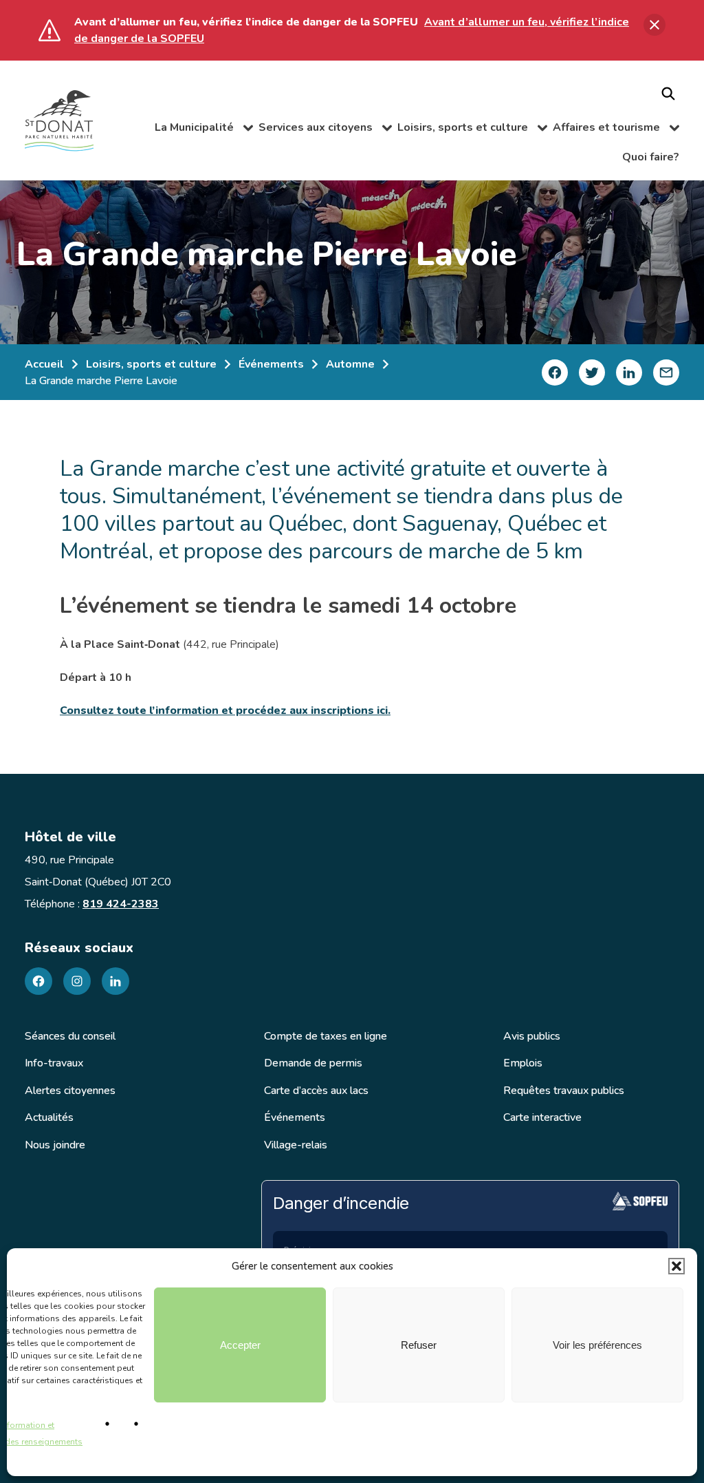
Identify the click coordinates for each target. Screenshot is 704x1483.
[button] (676, 1266)
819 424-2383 (120, 904)
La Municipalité (204, 130)
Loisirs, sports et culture (471, 130)
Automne (350, 364)
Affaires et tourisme (616, 130)
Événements (271, 364)
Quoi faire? (650, 157)
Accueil (44, 364)
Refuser (419, 1345)
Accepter (240, 1345)
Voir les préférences (597, 1345)
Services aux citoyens (325, 130)
